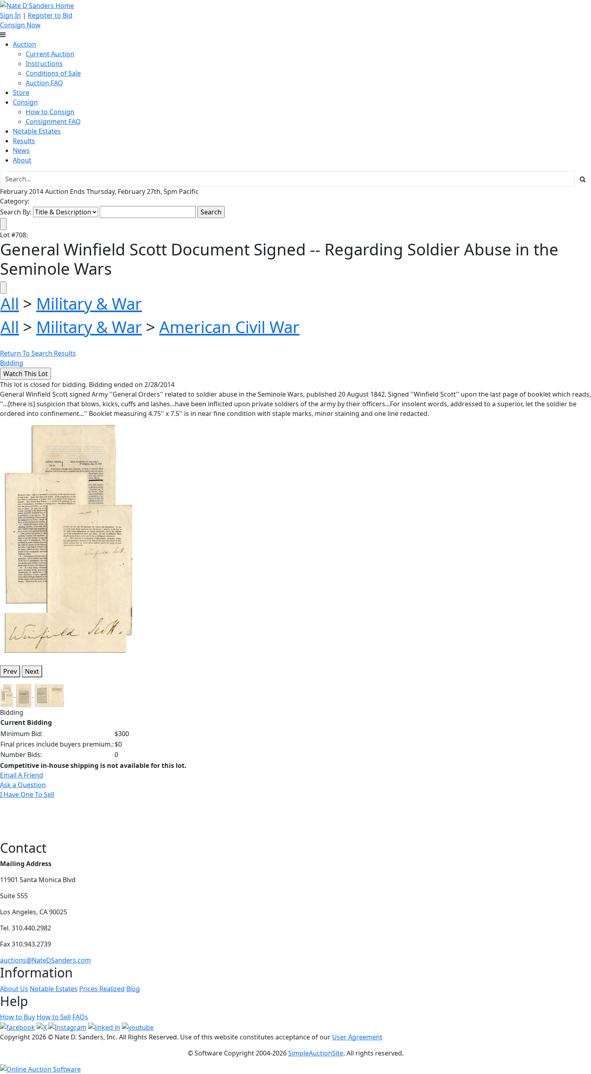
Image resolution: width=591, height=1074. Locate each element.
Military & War (89, 303)
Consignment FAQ (53, 121)
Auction (24, 44)
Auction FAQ (44, 82)
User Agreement (357, 1037)
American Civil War (229, 327)
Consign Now (20, 25)
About (22, 160)
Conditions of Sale (53, 73)
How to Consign (50, 111)
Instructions (44, 63)
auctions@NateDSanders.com (45, 960)
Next (32, 671)
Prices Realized (102, 988)
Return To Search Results (38, 353)
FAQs (80, 1016)
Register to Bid (50, 15)
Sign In (10, 15)
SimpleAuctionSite (315, 1053)
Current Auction (50, 53)
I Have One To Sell (27, 794)
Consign (25, 102)
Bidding (11, 362)
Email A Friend (21, 775)
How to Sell (54, 1016)
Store (21, 92)
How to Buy (17, 1016)
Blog (133, 988)
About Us (14, 988)
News (21, 150)
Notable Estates (37, 131)
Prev (10, 671)
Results (24, 140)
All (9, 303)
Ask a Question (23, 784)
